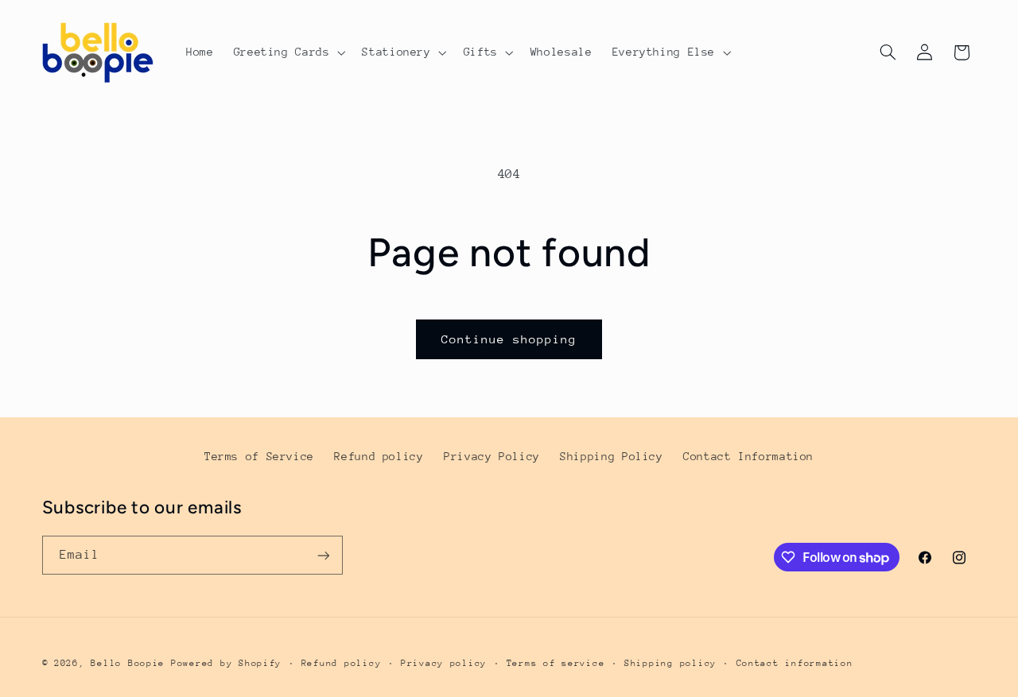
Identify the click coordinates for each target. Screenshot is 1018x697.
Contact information (794, 663)
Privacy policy (444, 663)
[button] (287, 52)
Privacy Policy (492, 456)
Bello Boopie (128, 663)
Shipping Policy (611, 456)
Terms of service (556, 663)
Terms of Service (259, 456)
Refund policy (378, 456)
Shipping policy (670, 663)
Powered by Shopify (226, 663)
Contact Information (748, 456)
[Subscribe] (323, 555)
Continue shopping (509, 339)
